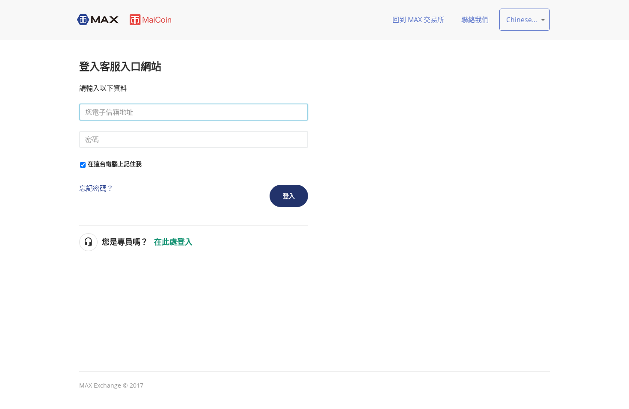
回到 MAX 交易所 (418, 19)
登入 (289, 196)
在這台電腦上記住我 (115, 164)
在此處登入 (173, 242)
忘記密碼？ (96, 188)
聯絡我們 (475, 19)
